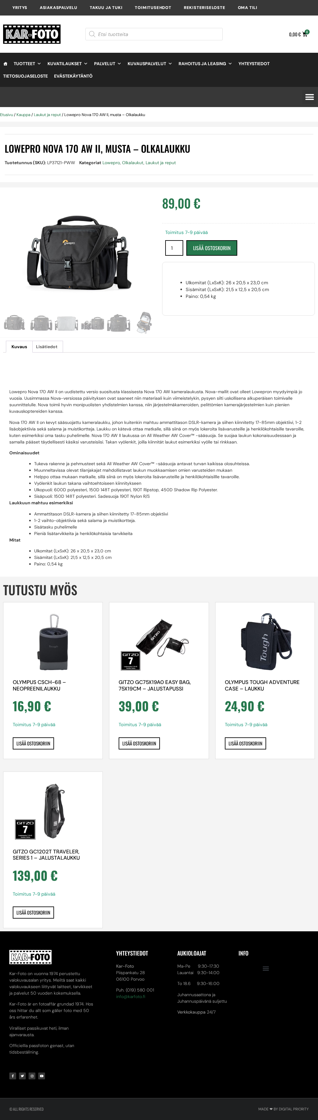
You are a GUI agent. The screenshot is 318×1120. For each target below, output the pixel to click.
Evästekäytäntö (73, 76)
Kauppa (23, 114)
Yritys (19, 7)
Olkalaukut (132, 162)
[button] (309, 97)
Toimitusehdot (153, 7)
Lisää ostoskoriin (211, 248)
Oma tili (247, 7)
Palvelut (104, 63)
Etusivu (6, 114)
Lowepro (111, 162)
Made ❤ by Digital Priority (283, 1109)
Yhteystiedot (254, 63)
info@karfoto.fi (130, 996)
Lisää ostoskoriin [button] (33, 743)
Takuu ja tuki (106, 7)
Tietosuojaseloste (25, 76)
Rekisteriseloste (204, 7)
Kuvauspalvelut (147, 63)
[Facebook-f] (12, 1076)
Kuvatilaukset (65, 63)
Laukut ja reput (47, 114)
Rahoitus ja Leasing (202, 63)
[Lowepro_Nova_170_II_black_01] (79, 254)
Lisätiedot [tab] (46, 346)
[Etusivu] (5, 63)
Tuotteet (24, 63)
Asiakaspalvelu (58, 7)
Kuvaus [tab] (19, 346)
